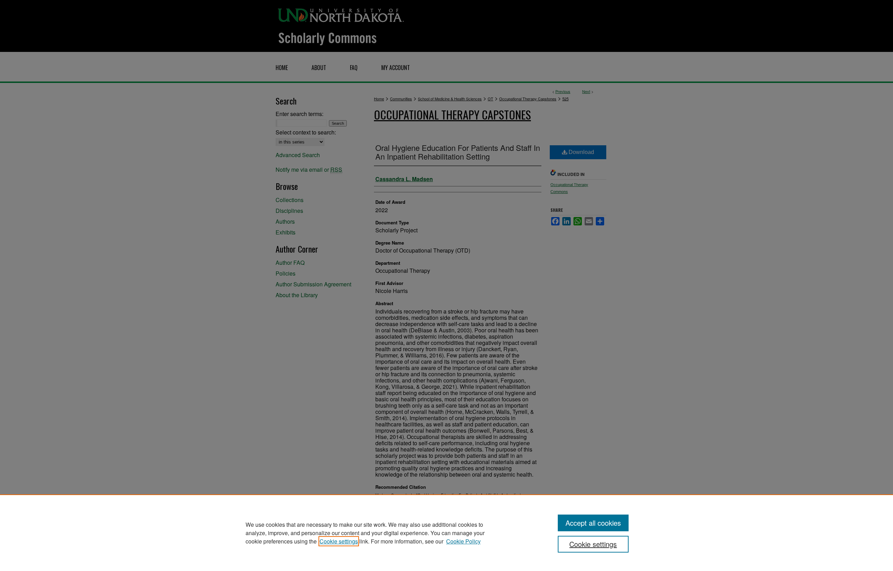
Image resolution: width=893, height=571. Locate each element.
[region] (446, 532)
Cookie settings (339, 541)
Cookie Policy (463, 541)
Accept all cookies (593, 523)
